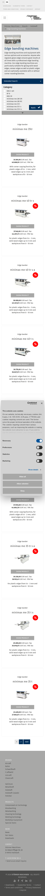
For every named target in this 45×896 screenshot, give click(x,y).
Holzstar (8, 796)
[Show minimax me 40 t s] (22, 351)
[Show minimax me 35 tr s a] (22, 558)
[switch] (39, 447)
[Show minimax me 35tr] (22, 142)
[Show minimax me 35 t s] (22, 625)
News (7, 832)
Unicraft (8, 775)
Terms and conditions (11, 9)
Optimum (9, 784)
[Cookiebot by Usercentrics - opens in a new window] (28, 403)
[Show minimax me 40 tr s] (22, 213)
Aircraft (8, 763)
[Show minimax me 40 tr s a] (22, 282)
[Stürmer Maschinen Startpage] (34, 17)
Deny (22, 491)
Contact (29, 6)
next (27, 742)
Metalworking (10, 811)
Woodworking (10, 808)
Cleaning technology (13, 814)
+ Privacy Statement (33, 888)
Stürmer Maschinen (12, 26)
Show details (33, 470)
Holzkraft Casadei (12, 793)
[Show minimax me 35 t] (22, 694)
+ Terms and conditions (13, 888)
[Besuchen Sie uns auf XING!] (22, 880)
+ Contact (37, 885)
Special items (10, 823)
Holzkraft (33, 26)
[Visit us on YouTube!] (15, 880)
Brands (25, 26)
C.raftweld (9, 772)
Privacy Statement (26, 9)
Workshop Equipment (13, 820)
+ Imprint (22, 890)
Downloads (7, 6)
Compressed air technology (16, 805)
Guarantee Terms (19, 6)
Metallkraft (9, 787)
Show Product (22, 155)
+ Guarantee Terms (23, 885)
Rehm (7, 766)
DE (3, 2)
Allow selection (22, 484)
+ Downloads (9, 885)
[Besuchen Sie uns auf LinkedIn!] (26, 880)
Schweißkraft (10, 769)
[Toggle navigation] (5, 18)
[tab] (22, 81)
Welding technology (13, 817)
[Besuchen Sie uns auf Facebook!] (18, 880)
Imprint (37, 9)
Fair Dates (9, 835)
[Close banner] (41, 403)
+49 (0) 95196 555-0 (13, 858)
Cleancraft (9, 778)
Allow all (22, 477)
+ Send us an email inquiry (15, 861)
